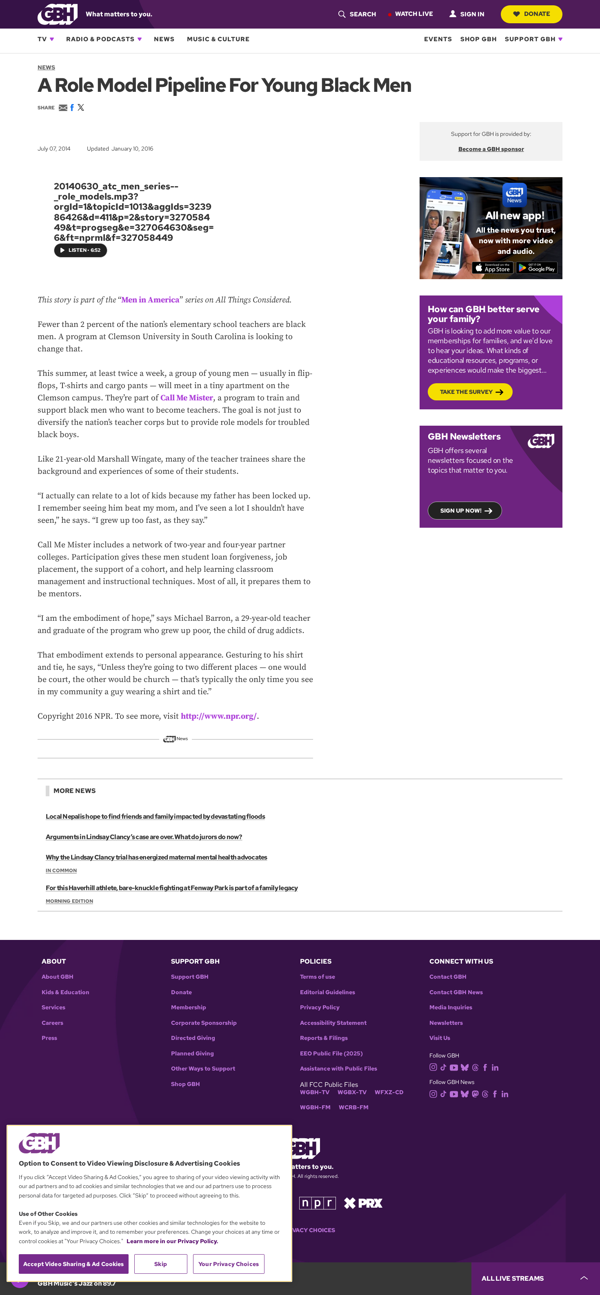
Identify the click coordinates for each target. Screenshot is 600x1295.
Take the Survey (466, 391)
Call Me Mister (186, 398)
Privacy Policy (320, 1007)
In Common (61, 870)
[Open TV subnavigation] (52, 39)
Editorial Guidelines (327, 992)
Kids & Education (65, 992)
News (164, 39)
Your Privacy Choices (300, 1230)
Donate (537, 14)
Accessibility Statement (333, 1023)
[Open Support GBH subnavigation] (560, 39)
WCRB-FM (354, 1107)
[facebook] (485, 1066)
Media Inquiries (450, 1007)
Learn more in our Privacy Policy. (172, 1241)
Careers (52, 1023)
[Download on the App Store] (493, 268)
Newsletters (446, 1023)
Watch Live (414, 14)
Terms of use (317, 976)
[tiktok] (443, 1066)
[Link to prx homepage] (363, 1202)
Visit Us (439, 1038)
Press (49, 1038)
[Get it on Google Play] (537, 268)
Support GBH (530, 39)
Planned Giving (192, 1053)
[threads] (475, 1066)
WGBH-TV (314, 1092)
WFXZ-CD (389, 1092)
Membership (188, 1007)
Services (53, 1007)
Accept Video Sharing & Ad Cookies (73, 1264)
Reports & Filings (324, 1038)
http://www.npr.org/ (219, 716)
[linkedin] (495, 1066)
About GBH (57, 976)
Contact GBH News (456, 992)
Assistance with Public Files (338, 1068)
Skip (160, 1264)
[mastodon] (475, 1093)
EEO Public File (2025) (331, 1053)
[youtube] (454, 1066)
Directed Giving (193, 1038)
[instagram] (433, 1066)
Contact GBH (448, 976)
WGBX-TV (352, 1092)
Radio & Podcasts (100, 39)
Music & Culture (218, 39)
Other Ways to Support (203, 1068)
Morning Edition (69, 901)
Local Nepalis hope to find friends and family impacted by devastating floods (155, 816)
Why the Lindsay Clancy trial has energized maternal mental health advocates (156, 857)
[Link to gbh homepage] (58, 13)
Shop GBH (478, 39)
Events (438, 39)
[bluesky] (465, 1066)
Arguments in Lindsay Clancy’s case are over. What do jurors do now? (144, 837)
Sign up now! (461, 510)
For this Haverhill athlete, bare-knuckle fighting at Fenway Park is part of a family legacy (172, 888)
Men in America (150, 300)
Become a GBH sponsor (491, 149)
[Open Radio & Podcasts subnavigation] (140, 39)
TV (42, 39)
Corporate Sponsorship (204, 1023)
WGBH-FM (315, 1107)
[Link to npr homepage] (317, 1202)
